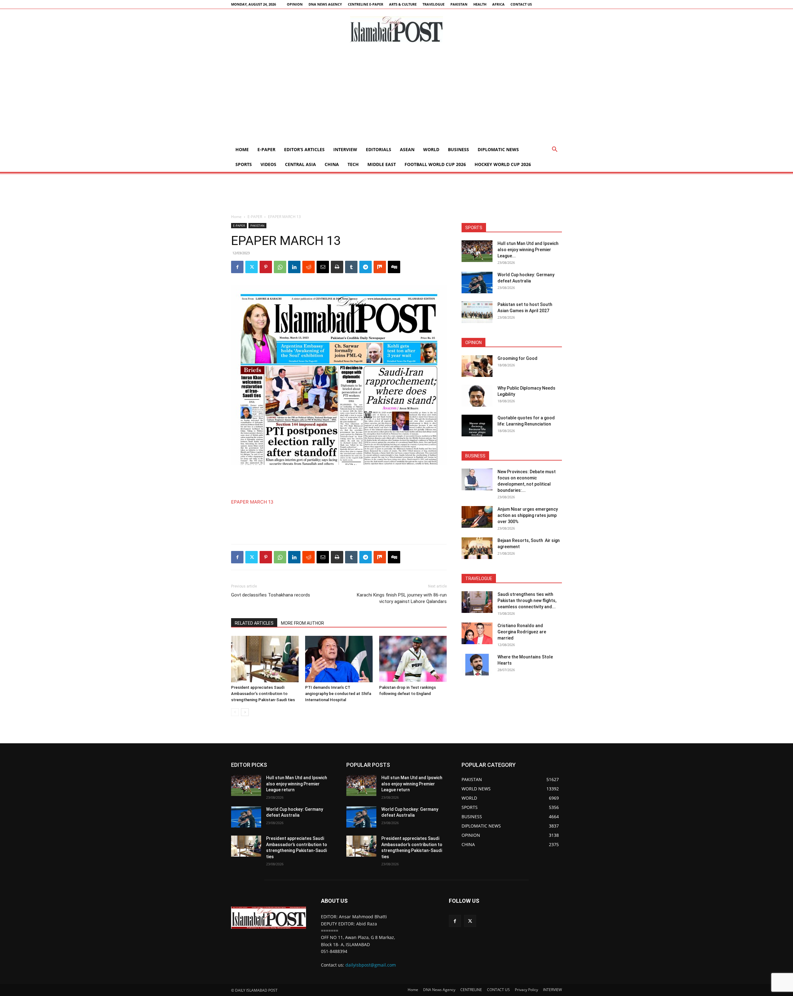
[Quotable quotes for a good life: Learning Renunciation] (477, 425)
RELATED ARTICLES (254, 623)
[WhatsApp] (280, 267)
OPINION (295, 4)
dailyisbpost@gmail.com (370, 965)
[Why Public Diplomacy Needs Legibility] (477, 396)
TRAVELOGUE (434, 4)
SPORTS (243, 164)
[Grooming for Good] (477, 366)
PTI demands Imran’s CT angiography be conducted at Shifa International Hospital (338, 693)
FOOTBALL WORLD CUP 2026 (435, 164)
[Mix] (380, 267)
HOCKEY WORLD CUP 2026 (503, 164)
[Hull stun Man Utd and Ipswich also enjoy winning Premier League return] (477, 251)
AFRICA (498, 4)
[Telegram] (365, 267)
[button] (554, 150)
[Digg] (394, 267)
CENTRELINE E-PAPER (365, 4)
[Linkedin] (294, 267)
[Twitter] (251, 267)
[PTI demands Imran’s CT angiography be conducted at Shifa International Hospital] (339, 659)
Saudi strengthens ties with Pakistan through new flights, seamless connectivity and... (526, 600)
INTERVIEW (345, 149)
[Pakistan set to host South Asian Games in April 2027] (477, 312)
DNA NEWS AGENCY (325, 4)
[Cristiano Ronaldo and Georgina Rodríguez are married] (477, 633)
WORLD (431, 149)
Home (242, 149)
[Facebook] (237, 267)
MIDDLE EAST (381, 164)
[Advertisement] (396, 95)
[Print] (337, 267)
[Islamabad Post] (396, 29)
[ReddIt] (308, 267)
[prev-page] (235, 712)
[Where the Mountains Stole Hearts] (477, 664)
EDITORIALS (378, 149)
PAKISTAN (458, 4)
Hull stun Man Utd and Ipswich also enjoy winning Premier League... (528, 249)
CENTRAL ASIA (300, 164)
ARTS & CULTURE (403, 4)
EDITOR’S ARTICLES (304, 149)
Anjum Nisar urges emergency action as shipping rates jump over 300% (527, 515)
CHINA (332, 164)
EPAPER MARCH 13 (252, 502)
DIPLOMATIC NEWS (498, 149)
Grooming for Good (517, 358)
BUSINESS (458, 149)
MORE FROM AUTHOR (302, 623)
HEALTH (479, 4)
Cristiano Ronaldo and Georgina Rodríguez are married (521, 631)
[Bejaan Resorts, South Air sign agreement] (477, 548)
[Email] (323, 267)
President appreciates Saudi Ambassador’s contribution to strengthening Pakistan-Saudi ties (263, 693)
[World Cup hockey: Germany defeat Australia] (477, 282)
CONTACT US (521, 4)
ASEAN (407, 149)
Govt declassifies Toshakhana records (270, 595)
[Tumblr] (351, 267)
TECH (353, 164)
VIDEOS (268, 164)
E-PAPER (266, 149)
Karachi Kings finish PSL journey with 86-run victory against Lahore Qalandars (402, 598)
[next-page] (245, 712)
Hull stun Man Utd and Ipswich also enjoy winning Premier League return (296, 783)
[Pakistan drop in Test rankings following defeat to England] (413, 659)
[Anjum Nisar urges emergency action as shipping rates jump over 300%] (477, 517)
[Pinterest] (266, 267)
